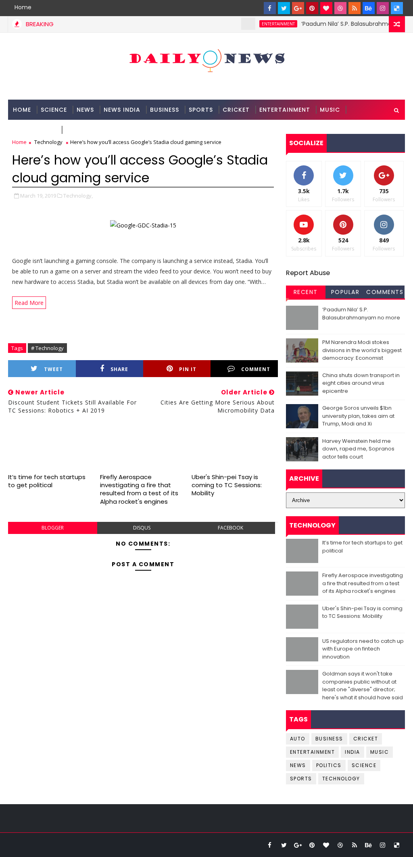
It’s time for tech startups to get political (47, 481)
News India (122, 110)
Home (23, 7)
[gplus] (298, 8)
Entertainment (284, 110)
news (298, 765)
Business (164, 110)
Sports (201, 110)
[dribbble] (340, 8)
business (329, 738)
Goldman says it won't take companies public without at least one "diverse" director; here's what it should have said (362, 685)
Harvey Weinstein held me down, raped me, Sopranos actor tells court (358, 449)
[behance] (369, 8)
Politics (329, 765)
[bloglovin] (326, 8)
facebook (230, 527)
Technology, (78, 195)
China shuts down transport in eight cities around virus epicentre (361, 383)
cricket (365, 738)
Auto (297, 738)
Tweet (53, 369)
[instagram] (383, 8)
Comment (255, 369)
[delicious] (397, 8)
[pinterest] (312, 8)
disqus (141, 527)
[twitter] (284, 8)
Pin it (187, 369)
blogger (53, 527)
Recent (306, 292)
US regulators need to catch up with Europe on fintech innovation (363, 649)
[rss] (354, 8)
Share (119, 369)
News (85, 110)
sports (301, 778)
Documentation (94, 130)
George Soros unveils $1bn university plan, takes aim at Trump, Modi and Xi (358, 415)
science (54, 110)
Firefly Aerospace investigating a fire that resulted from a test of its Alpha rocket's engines (139, 489)
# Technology (47, 348)
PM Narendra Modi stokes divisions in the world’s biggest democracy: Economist (362, 350)
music (379, 752)
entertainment (268, 24)
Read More (29, 303)
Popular (345, 292)
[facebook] (270, 8)
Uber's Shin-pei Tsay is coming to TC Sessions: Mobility (227, 485)
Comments (384, 292)
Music (330, 110)
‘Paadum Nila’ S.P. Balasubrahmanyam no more (361, 313)
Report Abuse (308, 272)
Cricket (236, 110)
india (352, 752)
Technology (34, 130)
